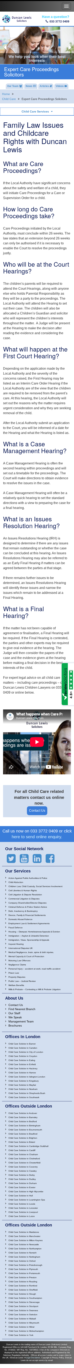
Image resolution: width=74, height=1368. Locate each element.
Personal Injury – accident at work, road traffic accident (34, 969)
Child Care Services (35, 111)
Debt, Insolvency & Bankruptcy (23, 911)
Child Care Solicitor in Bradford (22, 1134)
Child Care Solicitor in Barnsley (22, 1117)
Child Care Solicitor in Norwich (22, 1253)
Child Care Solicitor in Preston (22, 1277)
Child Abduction (15, 882)
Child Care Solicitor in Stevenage (24, 1302)
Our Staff (14, 1013)
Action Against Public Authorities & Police (27, 878)
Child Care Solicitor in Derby (21, 1175)
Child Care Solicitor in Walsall (22, 1319)
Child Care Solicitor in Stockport (23, 1306)
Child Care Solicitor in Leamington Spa (26, 1200)
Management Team (21, 1021)
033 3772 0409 (59, 21)
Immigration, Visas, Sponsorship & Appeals (28, 940)
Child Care (9, 99)
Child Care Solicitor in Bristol (21, 1142)
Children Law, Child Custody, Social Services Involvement (35, 886)
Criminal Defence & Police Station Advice (27, 907)
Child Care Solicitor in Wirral (21, 1327)
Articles (44, 86)
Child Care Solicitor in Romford (22, 1286)
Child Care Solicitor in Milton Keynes (25, 1240)
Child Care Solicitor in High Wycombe (25, 1191)
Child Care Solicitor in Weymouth (23, 1323)
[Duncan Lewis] (11, 858)
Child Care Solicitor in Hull (20, 1196)
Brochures (15, 1025)
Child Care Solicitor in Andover (22, 1113)
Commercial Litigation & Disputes (23, 899)
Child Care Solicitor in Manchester (24, 1236)
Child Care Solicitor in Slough (22, 1294)
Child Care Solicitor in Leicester (23, 1208)
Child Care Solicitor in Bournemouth (25, 1130)
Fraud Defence (15, 927)
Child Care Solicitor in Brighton (22, 1138)
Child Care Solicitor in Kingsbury (23, 1081)
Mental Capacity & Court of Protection (26, 956)
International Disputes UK (20, 948)
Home (6, 94)
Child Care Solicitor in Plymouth (23, 1269)
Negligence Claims (17, 965)
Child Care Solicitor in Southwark (23, 1097)
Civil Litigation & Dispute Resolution (25, 894)
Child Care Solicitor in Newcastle (23, 1244)
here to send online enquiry (36, 837)
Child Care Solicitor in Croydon (22, 1056)
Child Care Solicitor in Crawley (22, 1171)
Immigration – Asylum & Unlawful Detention (28, 936)
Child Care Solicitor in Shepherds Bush (26, 1093)
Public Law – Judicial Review (22, 981)
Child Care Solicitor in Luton (21, 1216)
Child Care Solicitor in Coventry (23, 1167)
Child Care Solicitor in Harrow (22, 1072)
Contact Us (37, 810)
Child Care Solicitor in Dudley (22, 1179)
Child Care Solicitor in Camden (22, 1048)
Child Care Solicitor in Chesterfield (24, 1163)
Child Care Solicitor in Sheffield (23, 1290)
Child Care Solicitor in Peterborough (25, 1265)
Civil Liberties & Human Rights (22, 890)
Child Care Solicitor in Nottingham (24, 1257)
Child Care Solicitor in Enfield (22, 1064)
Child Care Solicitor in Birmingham (24, 1125)
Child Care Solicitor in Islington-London (26, 1077)
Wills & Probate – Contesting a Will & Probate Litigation (34, 989)
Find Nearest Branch (21, 1009)
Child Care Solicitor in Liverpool (23, 1212)
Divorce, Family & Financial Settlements (27, 915)
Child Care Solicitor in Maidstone (23, 1232)
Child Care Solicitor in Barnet (22, 1044)
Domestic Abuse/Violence (20, 919)
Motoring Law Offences (19, 960)
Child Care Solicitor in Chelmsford (24, 1158)
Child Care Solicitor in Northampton (25, 1248)
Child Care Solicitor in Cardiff (21, 1150)
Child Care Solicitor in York (20, 1335)
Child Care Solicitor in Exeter (21, 1187)
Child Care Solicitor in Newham (22, 1089)
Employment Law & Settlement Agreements (29, 923)
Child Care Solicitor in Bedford (22, 1121)
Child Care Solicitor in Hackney (22, 1068)
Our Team (12, 86)
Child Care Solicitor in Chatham (23, 1154)
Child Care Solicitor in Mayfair (22, 1085)
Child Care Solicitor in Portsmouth (24, 1273)
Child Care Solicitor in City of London (25, 1052)
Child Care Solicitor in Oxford (22, 1261)
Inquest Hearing (16, 944)
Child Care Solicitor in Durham (22, 1183)
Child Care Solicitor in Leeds (21, 1204)
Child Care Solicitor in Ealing (21, 1060)
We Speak (15, 1017)
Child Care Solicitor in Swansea (23, 1310)
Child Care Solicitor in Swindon (22, 1314)
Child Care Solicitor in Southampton (25, 1298)
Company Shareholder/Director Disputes (27, 903)
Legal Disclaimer (33, 1358)
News (29, 86)
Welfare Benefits (16, 985)
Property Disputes (16, 977)
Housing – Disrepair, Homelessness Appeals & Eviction (34, 932)
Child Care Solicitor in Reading (22, 1281)
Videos (60, 86)
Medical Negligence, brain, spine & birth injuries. (31, 952)
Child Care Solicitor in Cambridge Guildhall (28, 1146)
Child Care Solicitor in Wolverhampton (26, 1331)
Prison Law (13, 973)
